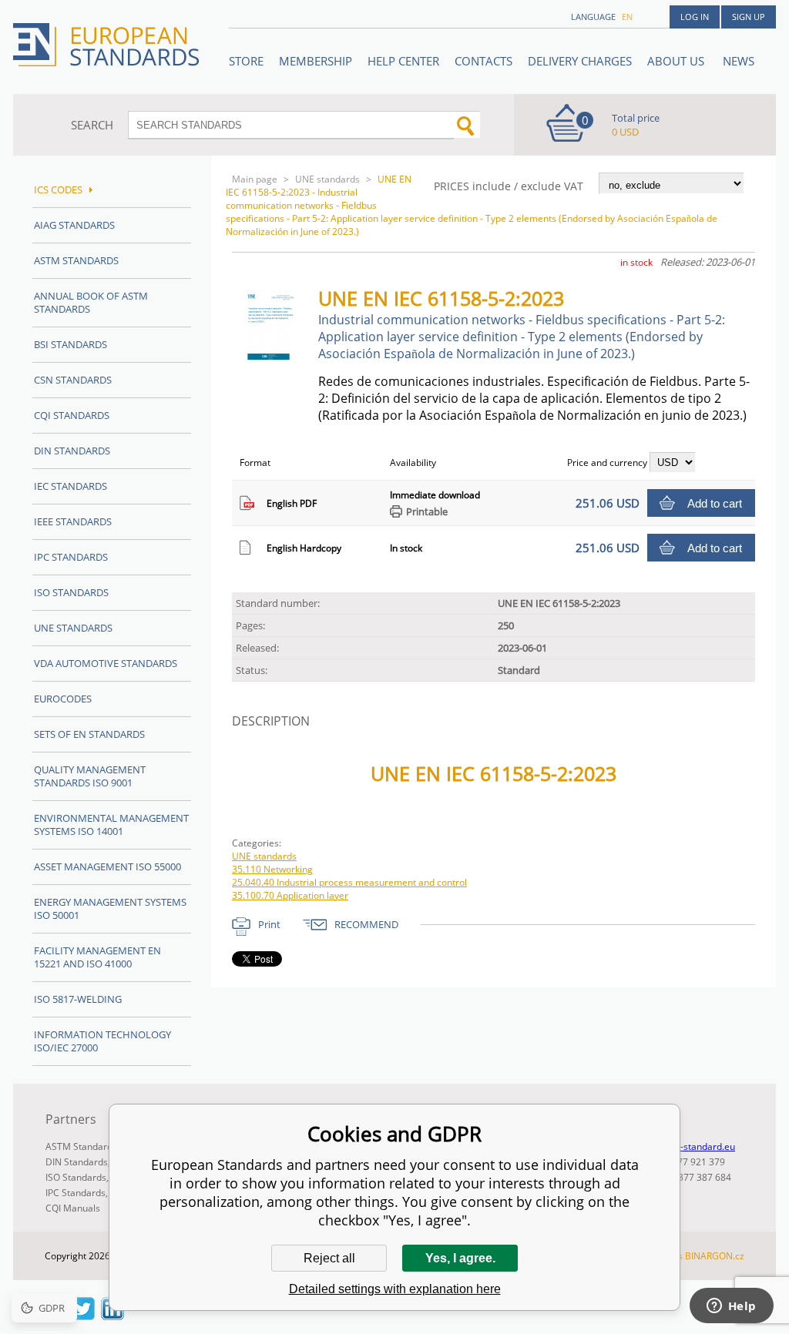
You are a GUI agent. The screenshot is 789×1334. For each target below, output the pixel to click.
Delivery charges (580, 61)
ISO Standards (71, 592)
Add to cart (714, 503)
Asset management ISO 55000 (107, 866)
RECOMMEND (366, 924)
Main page (254, 179)
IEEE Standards (73, 521)
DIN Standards (72, 451)
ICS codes (58, 189)
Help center (403, 61)
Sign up (748, 16)
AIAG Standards (74, 225)
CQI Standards (71, 415)
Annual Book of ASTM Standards (91, 302)
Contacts (483, 61)
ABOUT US (677, 61)
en (627, 16)
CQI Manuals (72, 1208)
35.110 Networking (272, 869)
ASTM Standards (76, 260)
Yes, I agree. (460, 1258)
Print (269, 924)
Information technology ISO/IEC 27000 (102, 1040)
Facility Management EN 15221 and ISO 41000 (97, 957)
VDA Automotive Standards (105, 663)
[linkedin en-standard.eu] (112, 1315)
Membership (315, 61)
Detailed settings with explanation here (395, 1288)
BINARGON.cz (714, 1255)
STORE (246, 61)
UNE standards (327, 179)
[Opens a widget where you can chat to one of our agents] (731, 1307)
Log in (694, 16)
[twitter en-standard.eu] (83, 1315)
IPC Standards (71, 557)
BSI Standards (70, 344)
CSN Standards (73, 380)
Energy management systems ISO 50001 (110, 908)
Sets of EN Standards (89, 734)
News (738, 61)
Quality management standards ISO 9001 (90, 776)
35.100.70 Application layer (290, 895)
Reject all (329, 1258)
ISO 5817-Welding (78, 999)
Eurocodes (63, 699)
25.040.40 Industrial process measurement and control (349, 882)
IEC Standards (70, 486)
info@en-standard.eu (690, 1146)
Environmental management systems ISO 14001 (111, 824)
